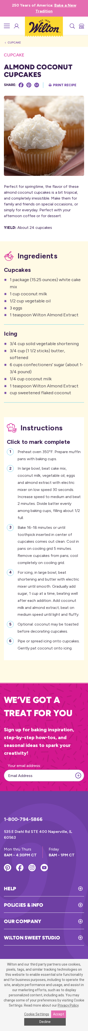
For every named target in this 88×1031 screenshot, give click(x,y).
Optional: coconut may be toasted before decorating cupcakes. (48, 628)
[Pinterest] (28, 85)
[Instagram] (32, 867)
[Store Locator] (81, 26)
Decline (45, 1022)
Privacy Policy (68, 1005)
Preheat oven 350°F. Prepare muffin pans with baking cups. (49, 455)
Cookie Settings (36, 1014)
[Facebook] (21, 85)
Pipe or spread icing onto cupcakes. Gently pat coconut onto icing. (49, 644)
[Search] (72, 26)
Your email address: (24, 765)
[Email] (36, 85)
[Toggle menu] (7, 26)
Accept (58, 1014)
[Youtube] (44, 867)
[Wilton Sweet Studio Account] (16, 26)
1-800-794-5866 (23, 819)
